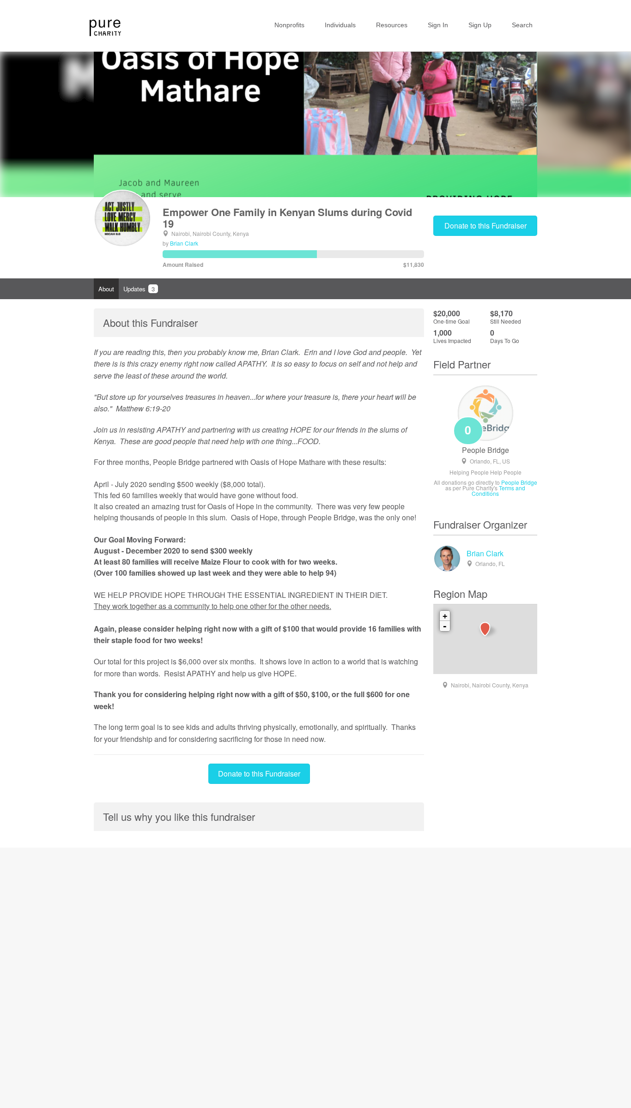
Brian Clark (184, 243)
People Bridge (485, 450)
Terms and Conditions (498, 490)
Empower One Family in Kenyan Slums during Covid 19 (287, 217)
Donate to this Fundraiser (485, 225)
